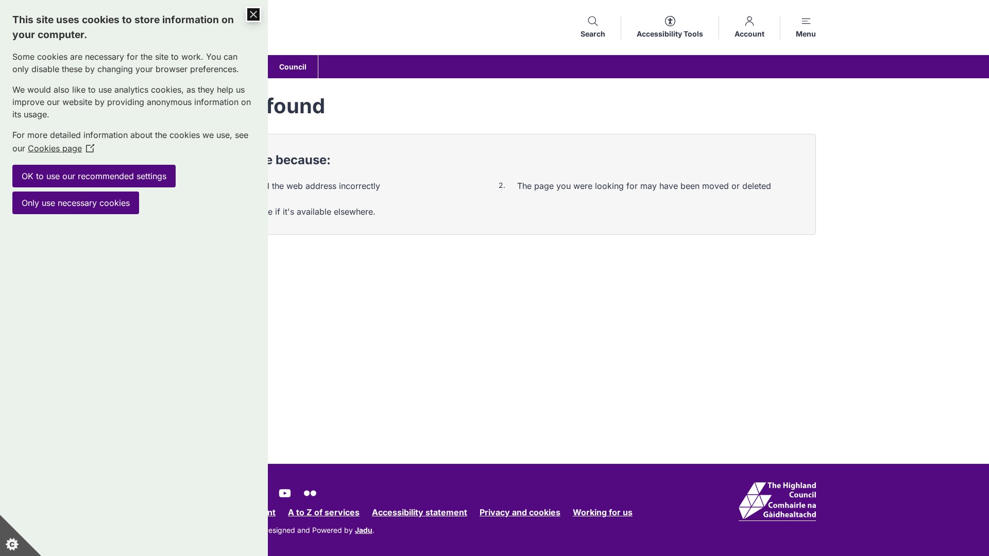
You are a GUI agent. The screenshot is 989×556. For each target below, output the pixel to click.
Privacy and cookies (520, 512)
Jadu (363, 530)
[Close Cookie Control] (253, 14)
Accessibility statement (419, 512)
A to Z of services (324, 512)
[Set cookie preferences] (20, 535)
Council (292, 66)
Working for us (603, 512)
